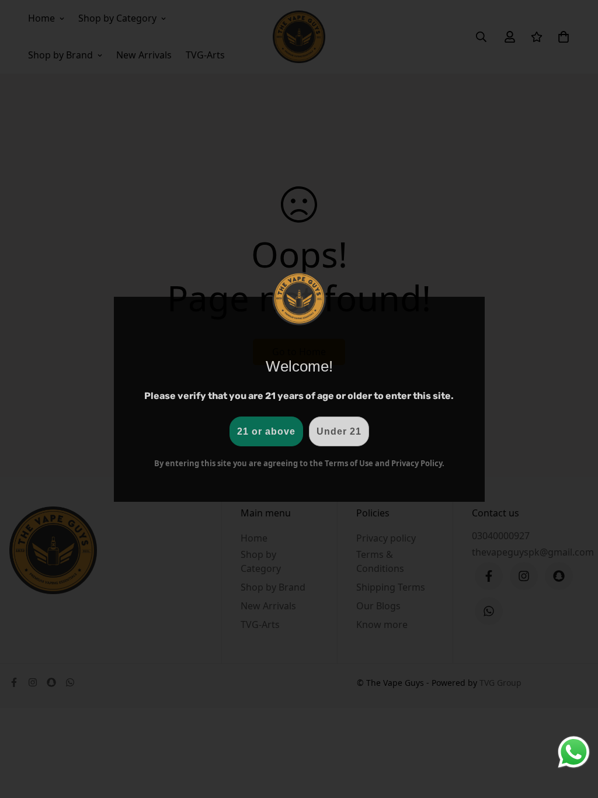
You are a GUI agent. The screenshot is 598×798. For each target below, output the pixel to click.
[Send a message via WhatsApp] (573, 752)
